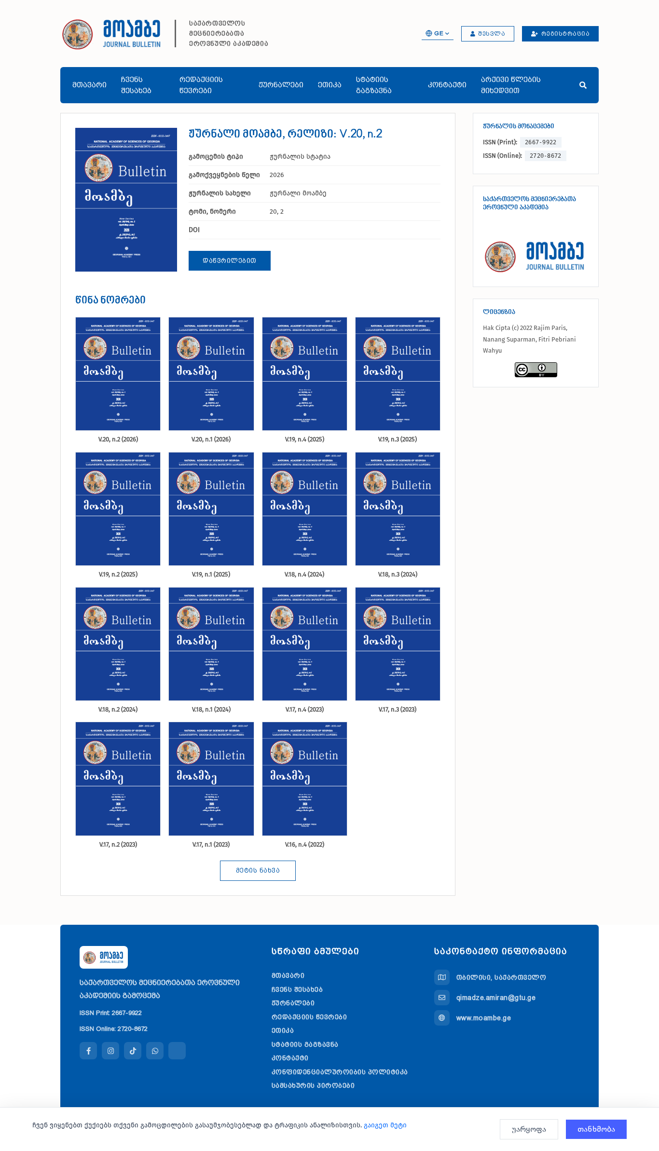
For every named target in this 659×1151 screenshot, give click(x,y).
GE (438, 33)
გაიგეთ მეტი (385, 1125)
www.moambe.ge (483, 1018)
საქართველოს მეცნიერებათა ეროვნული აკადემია (228, 33)
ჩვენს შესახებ (136, 85)
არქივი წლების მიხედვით (511, 85)
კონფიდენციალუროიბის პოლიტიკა (340, 1072)
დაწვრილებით (230, 260)
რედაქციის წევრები (201, 85)
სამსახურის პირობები (313, 1085)
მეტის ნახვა (258, 870)
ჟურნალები (281, 85)
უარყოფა (529, 1129)
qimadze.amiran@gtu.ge (496, 997)
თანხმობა (596, 1129)
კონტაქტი (447, 85)
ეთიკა (330, 85)
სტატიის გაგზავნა (374, 85)
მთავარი (89, 85)
